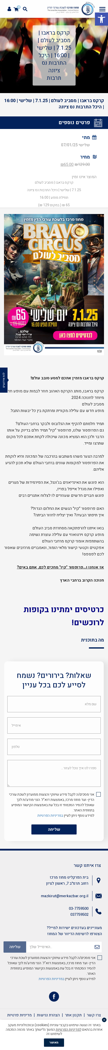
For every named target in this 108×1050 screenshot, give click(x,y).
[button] (101, 19)
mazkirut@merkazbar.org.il (64, 896)
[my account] (9, 9)
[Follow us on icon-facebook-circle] (54, 997)
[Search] (25, 9)
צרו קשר (94, 1015)
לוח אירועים (4, 380)
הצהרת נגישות (48, 1015)
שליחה (54, 829)
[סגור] (104, 1020)
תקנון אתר (73, 1015)
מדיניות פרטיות (19, 1015)
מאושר (54, 1042)
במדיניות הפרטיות (50, 815)
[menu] (102, 9)
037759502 (79, 914)
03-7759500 (78, 908)
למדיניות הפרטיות (68, 1029)
